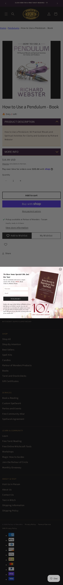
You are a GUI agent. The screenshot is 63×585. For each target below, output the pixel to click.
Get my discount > (15, 299)
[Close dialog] (60, 269)
